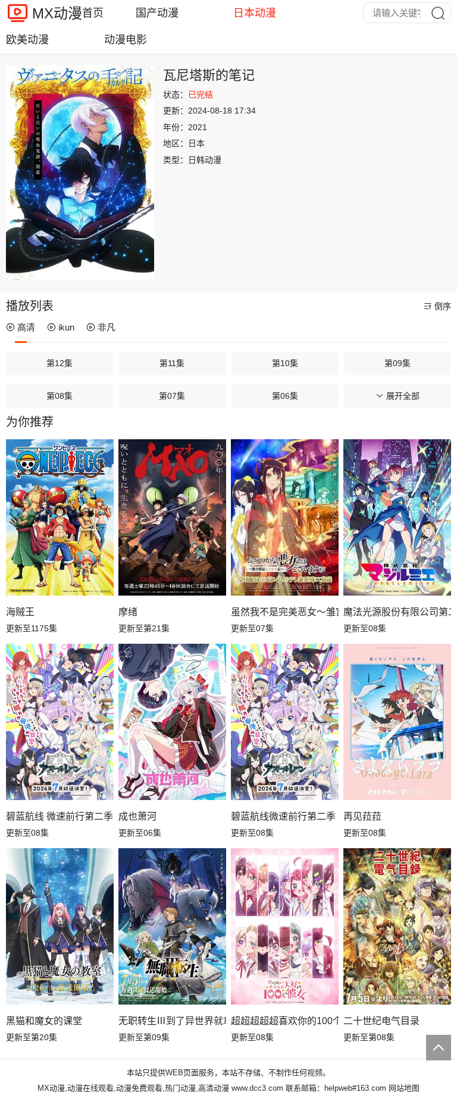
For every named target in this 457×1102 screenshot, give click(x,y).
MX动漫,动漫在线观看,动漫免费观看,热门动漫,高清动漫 (133, 1088)
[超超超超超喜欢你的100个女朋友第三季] (285, 926)
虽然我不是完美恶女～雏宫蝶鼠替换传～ (285, 612)
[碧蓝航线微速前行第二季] (285, 721)
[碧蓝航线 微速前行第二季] (60, 721)
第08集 (59, 396)
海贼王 (20, 612)
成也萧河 (137, 816)
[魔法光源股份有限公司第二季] (397, 517)
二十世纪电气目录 (381, 1021)
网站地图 (404, 1088)
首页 (93, 13)
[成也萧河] (172, 721)
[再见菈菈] (397, 721)
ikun (66, 327)
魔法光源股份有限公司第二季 (397, 612)
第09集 (397, 363)
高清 (26, 327)
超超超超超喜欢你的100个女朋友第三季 (285, 1021)
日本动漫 (254, 13)
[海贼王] (60, 517)
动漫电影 (125, 40)
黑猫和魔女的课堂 (44, 1021)
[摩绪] (172, 517)
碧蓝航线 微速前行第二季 (59, 816)
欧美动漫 (27, 40)
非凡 (106, 327)
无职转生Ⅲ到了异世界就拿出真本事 (172, 1021)
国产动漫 (157, 13)
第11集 (171, 363)
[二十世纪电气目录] (397, 926)
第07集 (172, 396)
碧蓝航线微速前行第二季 (283, 816)
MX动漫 (57, 13)
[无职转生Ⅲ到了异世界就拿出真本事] (172, 926)
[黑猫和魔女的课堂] (60, 926)
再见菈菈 (362, 816)
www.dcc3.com (257, 1088)
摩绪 (127, 612)
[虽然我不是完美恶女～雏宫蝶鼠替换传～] (285, 517)
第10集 (285, 363)
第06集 (285, 396)
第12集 (59, 363)
